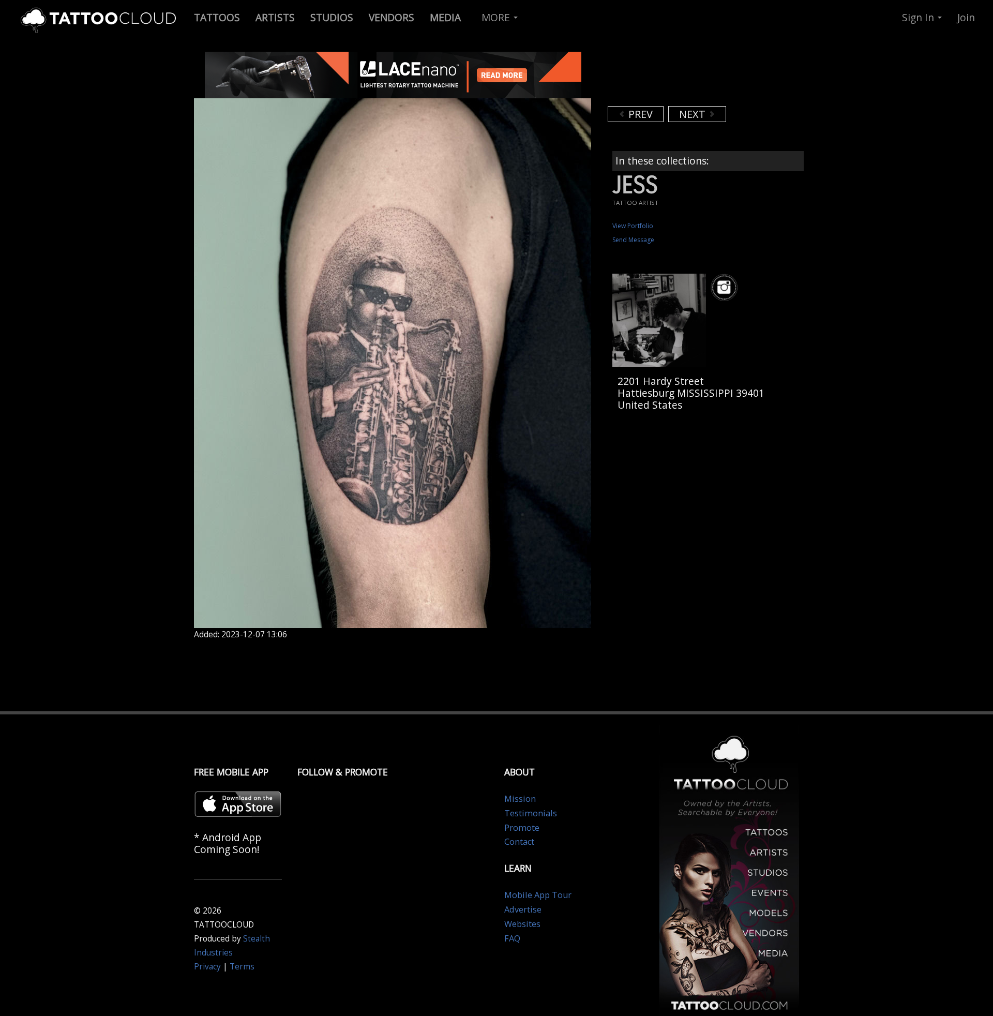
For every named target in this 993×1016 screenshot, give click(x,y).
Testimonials (530, 813)
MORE (497, 17)
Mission (520, 798)
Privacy (207, 966)
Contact (519, 841)
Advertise (522, 909)
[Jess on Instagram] (726, 287)
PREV (639, 114)
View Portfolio (632, 225)
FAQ (512, 938)
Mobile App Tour (537, 895)
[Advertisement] (690, 77)
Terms (242, 966)
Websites (522, 924)
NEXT (693, 114)
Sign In (919, 17)
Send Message (633, 239)
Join (966, 17)
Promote (521, 827)
